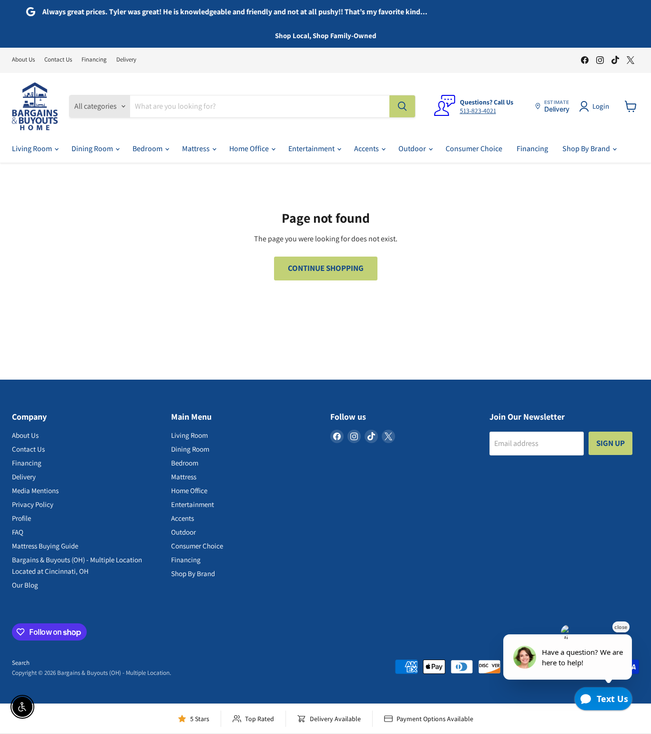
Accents (367, 149)
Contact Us (58, 59)
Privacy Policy (32, 504)
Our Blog (25, 584)
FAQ (17, 532)
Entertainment (312, 149)
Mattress (196, 149)
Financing (94, 59)
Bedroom (148, 149)
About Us (23, 59)
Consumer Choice (474, 149)
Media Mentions (35, 490)
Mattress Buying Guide (45, 545)
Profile (21, 518)
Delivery (126, 59)
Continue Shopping (326, 268)
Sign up (610, 443)
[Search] (402, 106)
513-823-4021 (478, 110)
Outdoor (412, 149)
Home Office (249, 149)
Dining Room (92, 149)
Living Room (32, 149)
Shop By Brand (586, 149)
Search (21, 663)
